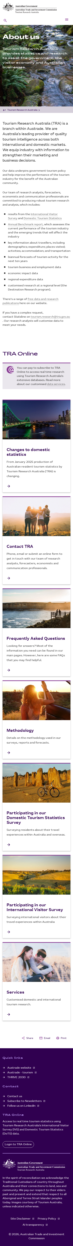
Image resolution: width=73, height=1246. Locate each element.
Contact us (14, 1096)
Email (44, 1038)
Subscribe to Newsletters (24, 1101)
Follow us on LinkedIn (21, 1105)
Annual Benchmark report (25, 224)
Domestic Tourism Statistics (43, 218)
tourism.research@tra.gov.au (50, 316)
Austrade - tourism (20, 1072)
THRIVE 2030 (16, 1077)
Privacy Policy (47, 1218)
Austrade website (19, 1067)
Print (61, 1038)
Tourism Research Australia (22, 110)
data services (56, 384)
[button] (5, 20)
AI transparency (34, 1224)
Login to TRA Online (18, 1144)
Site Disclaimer (21, 1218)
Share (27, 1038)
